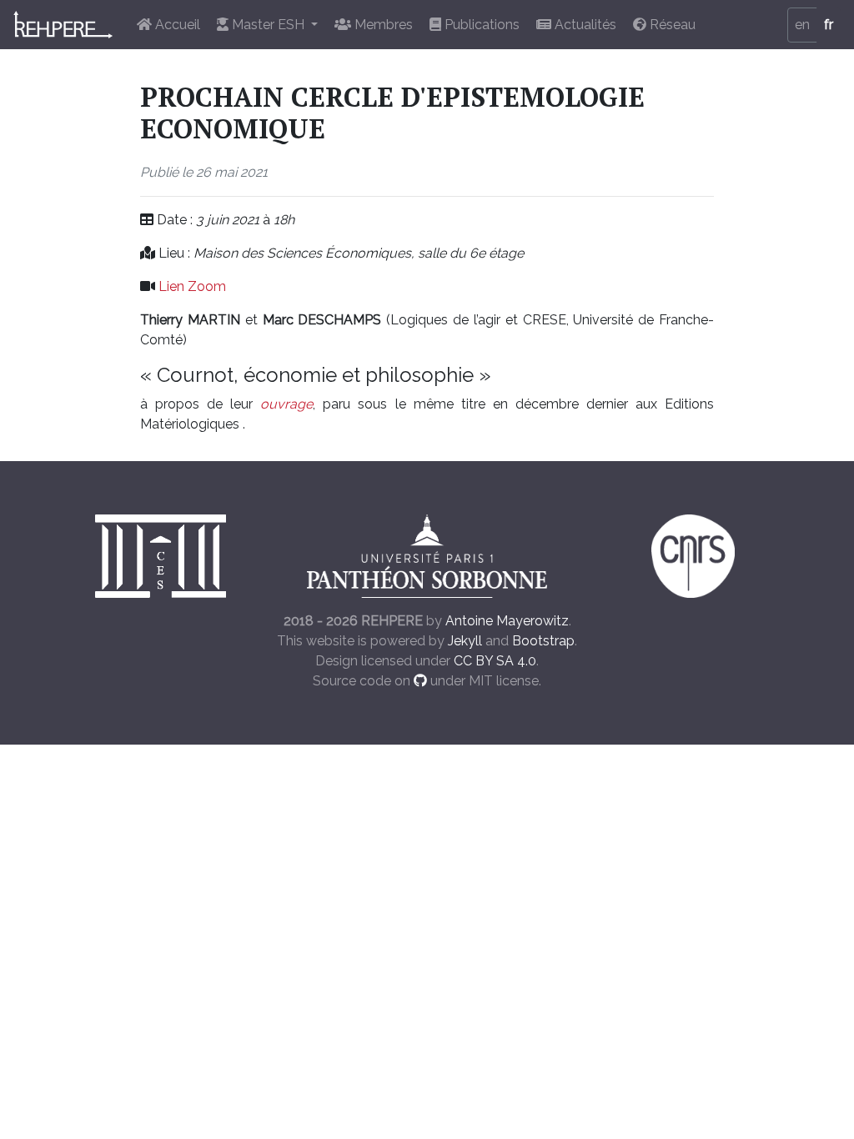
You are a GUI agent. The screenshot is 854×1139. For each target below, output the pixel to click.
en (802, 25)
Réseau (671, 25)
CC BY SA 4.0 (495, 661)
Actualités (583, 25)
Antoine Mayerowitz (507, 621)
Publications (480, 25)
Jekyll (465, 641)
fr (828, 25)
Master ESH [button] (268, 25)
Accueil (176, 25)
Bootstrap (543, 641)
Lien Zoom (192, 286)
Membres (382, 25)
